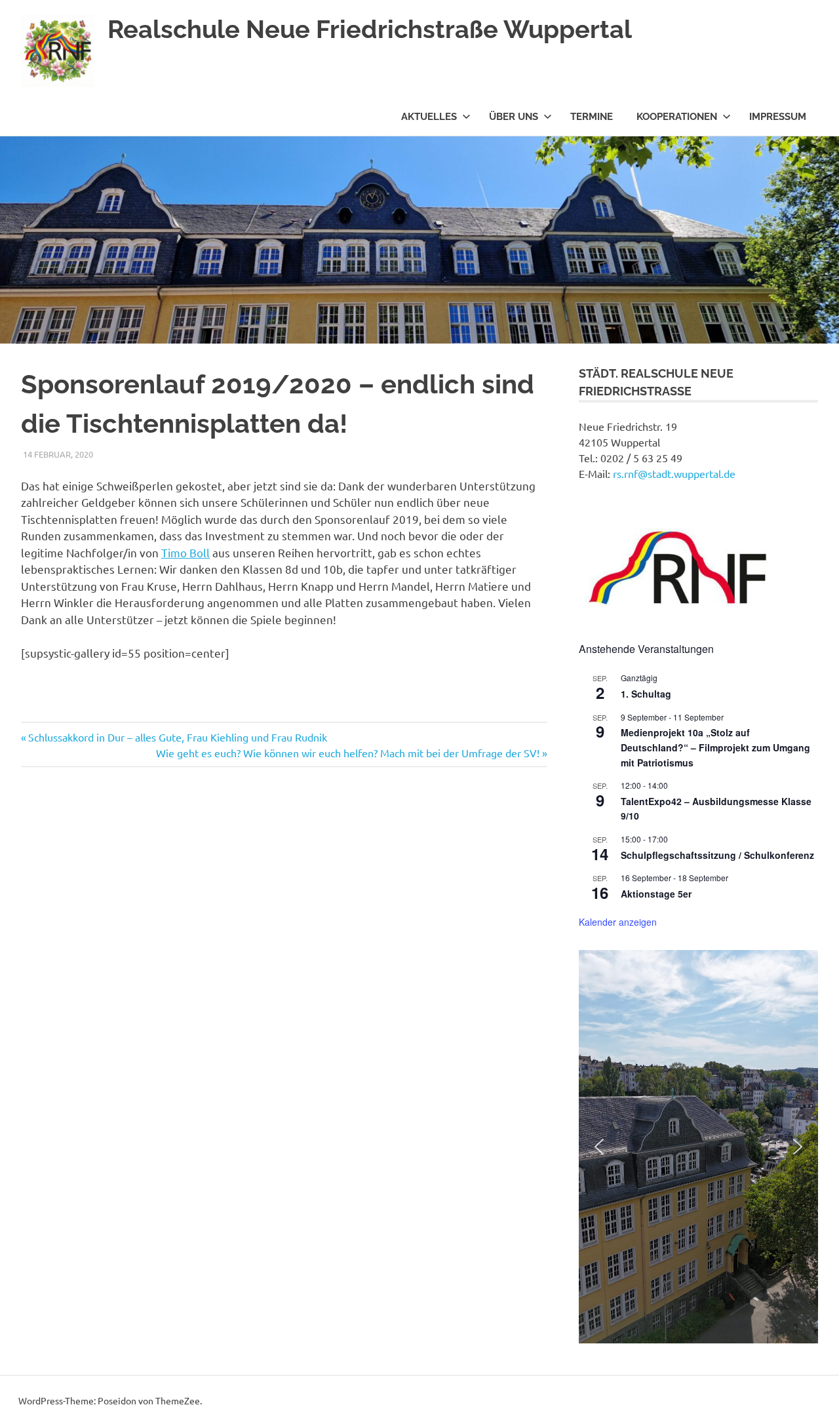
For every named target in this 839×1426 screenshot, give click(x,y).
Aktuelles (429, 117)
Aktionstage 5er (656, 893)
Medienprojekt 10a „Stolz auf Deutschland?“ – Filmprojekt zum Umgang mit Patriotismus (715, 747)
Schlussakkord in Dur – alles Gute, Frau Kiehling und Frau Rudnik (177, 736)
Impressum (777, 117)
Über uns (513, 117)
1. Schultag (646, 693)
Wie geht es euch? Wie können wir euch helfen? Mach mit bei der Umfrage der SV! (347, 752)
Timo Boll (185, 552)
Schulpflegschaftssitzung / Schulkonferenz (717, 855)
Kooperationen (676, 117)
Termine (591, 117)
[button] (599, 1146)
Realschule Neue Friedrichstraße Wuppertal (369, 29)
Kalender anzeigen (618, 921)
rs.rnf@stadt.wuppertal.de (674, 473)
